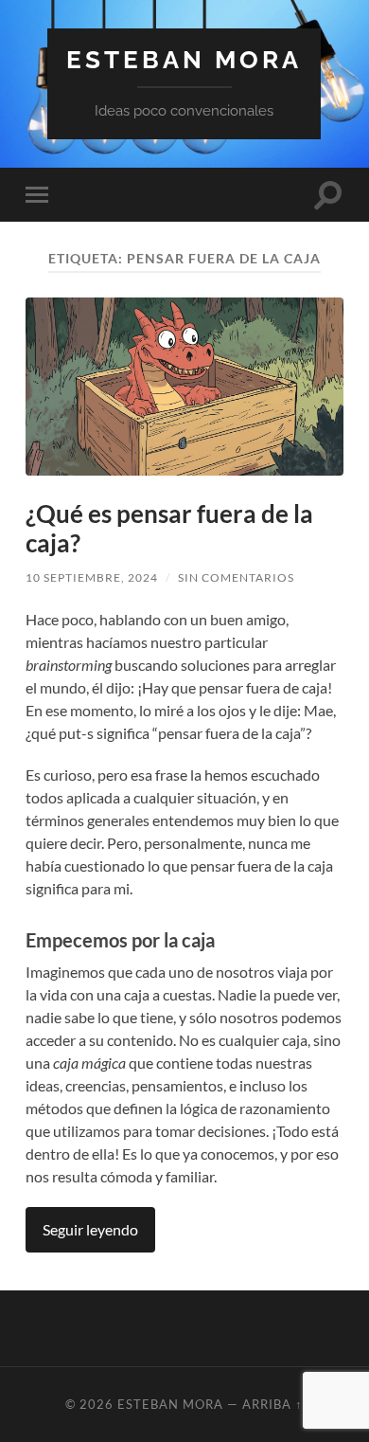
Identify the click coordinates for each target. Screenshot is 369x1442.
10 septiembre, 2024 (92, 577)
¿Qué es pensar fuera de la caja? (169, 528)
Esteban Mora (184, 59)
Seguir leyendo (90, 1229)
